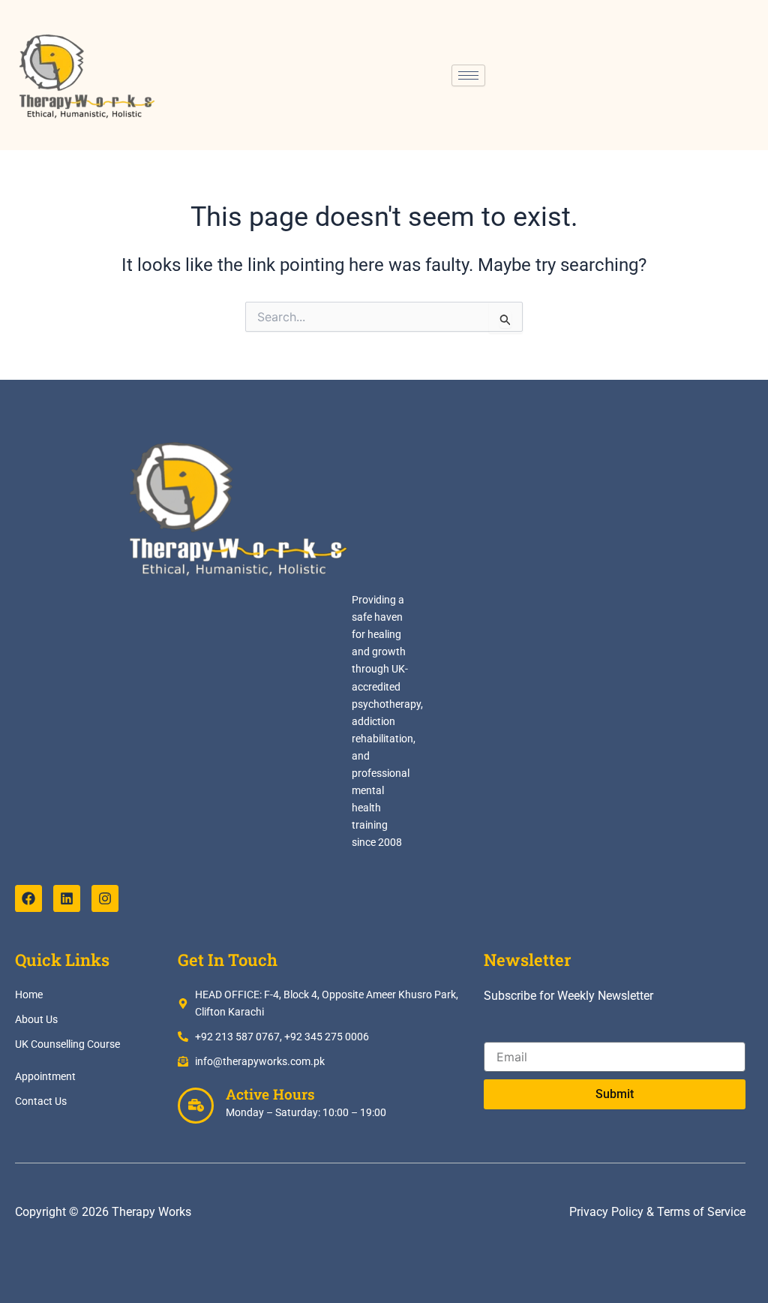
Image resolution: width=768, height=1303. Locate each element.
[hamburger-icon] (468, 75)
